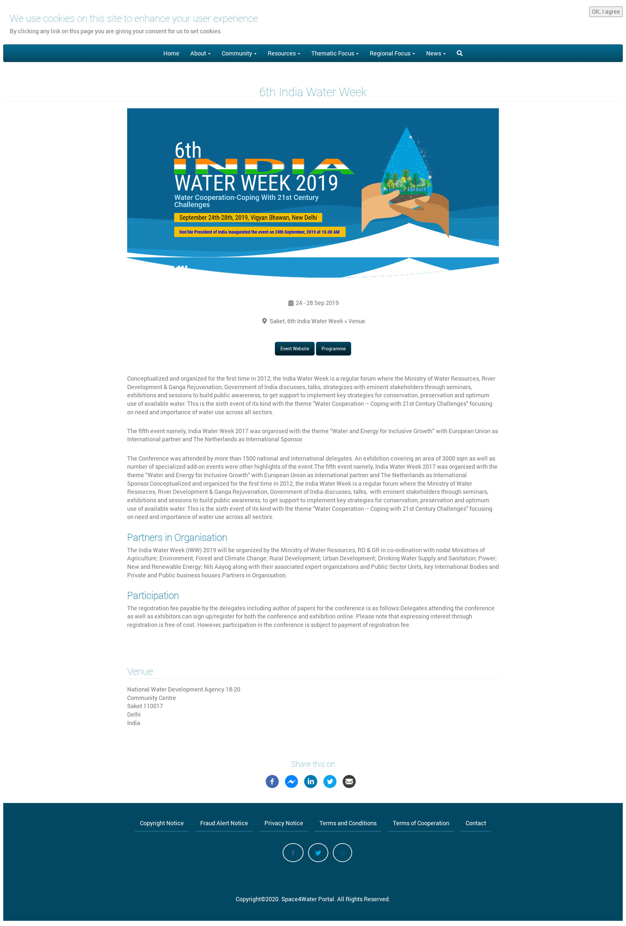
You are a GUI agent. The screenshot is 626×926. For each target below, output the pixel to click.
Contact (476, 823)
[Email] (349, 780)
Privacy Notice (283, 823)
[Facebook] (272, 780)
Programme (333, 348)
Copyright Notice (162, 823)
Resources (282, 53)
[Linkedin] (310, 780)
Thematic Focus (333, 53)
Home (171, 53)
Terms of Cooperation (421, 823)
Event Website (294, 348)
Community (237, 53)
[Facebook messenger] (291, 780)
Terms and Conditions (348, 823)
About (198, 53)
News (434, 53)
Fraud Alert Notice (224, 823)
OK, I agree (606, 11)
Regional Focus (391, 53)
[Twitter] (329, 780)
